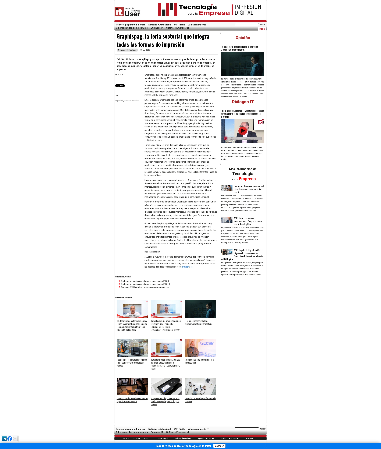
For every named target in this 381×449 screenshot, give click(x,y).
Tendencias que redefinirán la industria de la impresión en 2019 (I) (145, 281)
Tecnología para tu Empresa (130, 24)
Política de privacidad (230, 438)
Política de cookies (183, 438)
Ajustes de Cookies (206, 438)
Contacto (250, 438)
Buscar (263, 25)
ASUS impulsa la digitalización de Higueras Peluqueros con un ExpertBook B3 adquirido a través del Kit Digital (242, 254)
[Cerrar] (265, 446)
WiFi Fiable (179, 24)
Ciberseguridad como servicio (132, 27)
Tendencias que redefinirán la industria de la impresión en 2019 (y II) (145, 284)
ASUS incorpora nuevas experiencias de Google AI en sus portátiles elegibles (248, 221)
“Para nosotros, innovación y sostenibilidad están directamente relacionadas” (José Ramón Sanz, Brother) (242, 113)
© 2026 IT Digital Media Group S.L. (137, 438)
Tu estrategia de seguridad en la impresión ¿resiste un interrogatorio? (239, 48)
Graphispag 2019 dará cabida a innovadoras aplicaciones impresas (145, 287)
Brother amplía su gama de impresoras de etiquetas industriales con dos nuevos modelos (132, 362)
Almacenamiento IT (198, 24)
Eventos (127, 101)
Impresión (119, 101)
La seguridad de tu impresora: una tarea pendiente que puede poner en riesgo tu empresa (165, 401)
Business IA (157, 27)
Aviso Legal (163, 438)
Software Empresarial (177, 27)
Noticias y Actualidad (159, 24)
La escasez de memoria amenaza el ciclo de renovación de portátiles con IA (249, 189)
